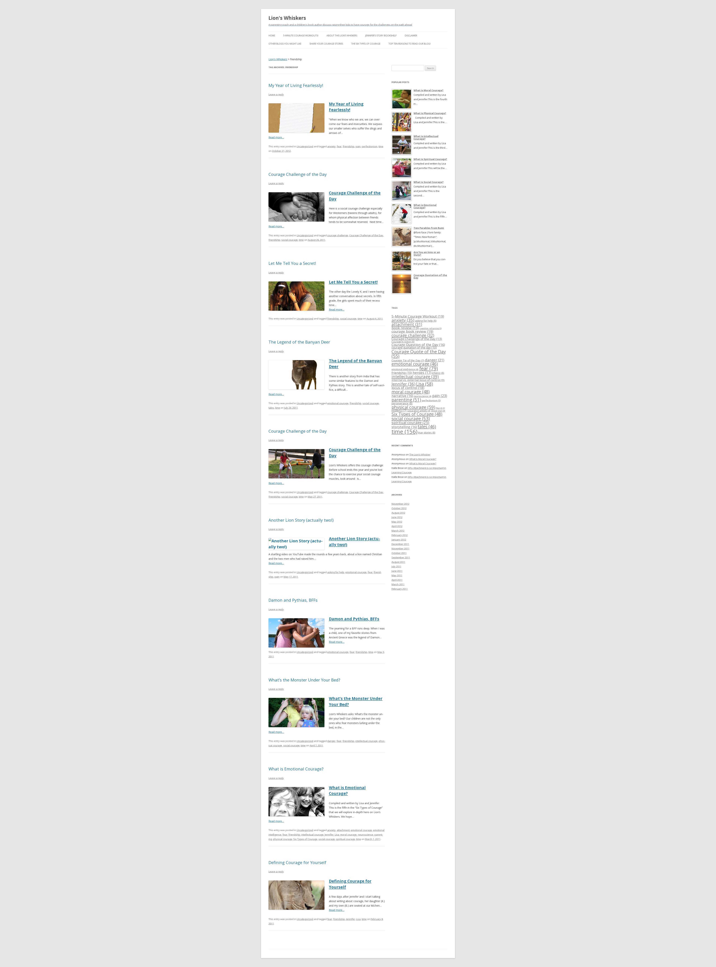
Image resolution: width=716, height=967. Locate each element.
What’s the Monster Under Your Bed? (304, 680)
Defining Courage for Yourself (297, 862)
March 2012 (398, 530)
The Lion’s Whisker (419, 454)
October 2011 (399, 553)
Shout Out (438, 410)
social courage (289, 240)
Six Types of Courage (305, 839)
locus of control (408, 387)
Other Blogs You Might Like (284, 43)
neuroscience (365, 834)
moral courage (348, 834)
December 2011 (400, 544)
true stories (426, 432)
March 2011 (398, 584)
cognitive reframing (431, 328)
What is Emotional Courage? (296, 769)
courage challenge (337, 235)
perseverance (402, 403)
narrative (402, 396)
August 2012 (398, 512)
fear (339, 146)
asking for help (335, 572)
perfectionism (369, 146)
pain (358, 146)
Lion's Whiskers (287, 18)
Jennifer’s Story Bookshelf (381, 35)
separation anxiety (418, 410)
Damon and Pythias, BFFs (293, 600)
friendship (348, 146)
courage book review (412, 331)
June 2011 (397, 571)
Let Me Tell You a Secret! (292, 263)
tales (271, 407)
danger (331, 741)
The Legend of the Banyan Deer (299, 342)
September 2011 (401, 557)
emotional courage (337, 403)
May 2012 (397, 521)
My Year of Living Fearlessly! (295, 85)
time (381, 146)
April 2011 (397, 580)
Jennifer (329, 834)
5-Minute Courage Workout (418, 316)
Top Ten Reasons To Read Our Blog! (410, 43)
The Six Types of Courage (365, 43)
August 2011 (398, 562)
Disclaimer (411, 35)
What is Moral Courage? (422, 459)
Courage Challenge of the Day (297, 174)
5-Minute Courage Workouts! (300, 35)
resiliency (399, 410)
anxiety (331, 146)
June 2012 (397, 517)
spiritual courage (345, 839)
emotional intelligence (405, 369)
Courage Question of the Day (418, 344)
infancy (438, 373)
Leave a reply (276, 94)
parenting (406, 400)
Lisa (337, 834)
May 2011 (397, 575)
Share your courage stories (326, 43)
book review (405, 327)
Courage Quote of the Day (419, 353)
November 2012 (400, 503)
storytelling (404, 427)
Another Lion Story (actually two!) (301, 520)
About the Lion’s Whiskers (341, 35)
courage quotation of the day (414, 348)
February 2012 (400, 535)
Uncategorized (305, 146)
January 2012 (399, 539)
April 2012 (397, 526)
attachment (343, 830)
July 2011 (396, 566)
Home (271, 35)
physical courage (282, 839)
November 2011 (400, 548)
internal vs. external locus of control (418, 380)
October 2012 (399, 508)
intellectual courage (366, 741)
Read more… (276, 137)
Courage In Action (403, 341)
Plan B (440, 408)
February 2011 (400, 588)
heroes (422, 372)
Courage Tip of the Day (408, 360)
